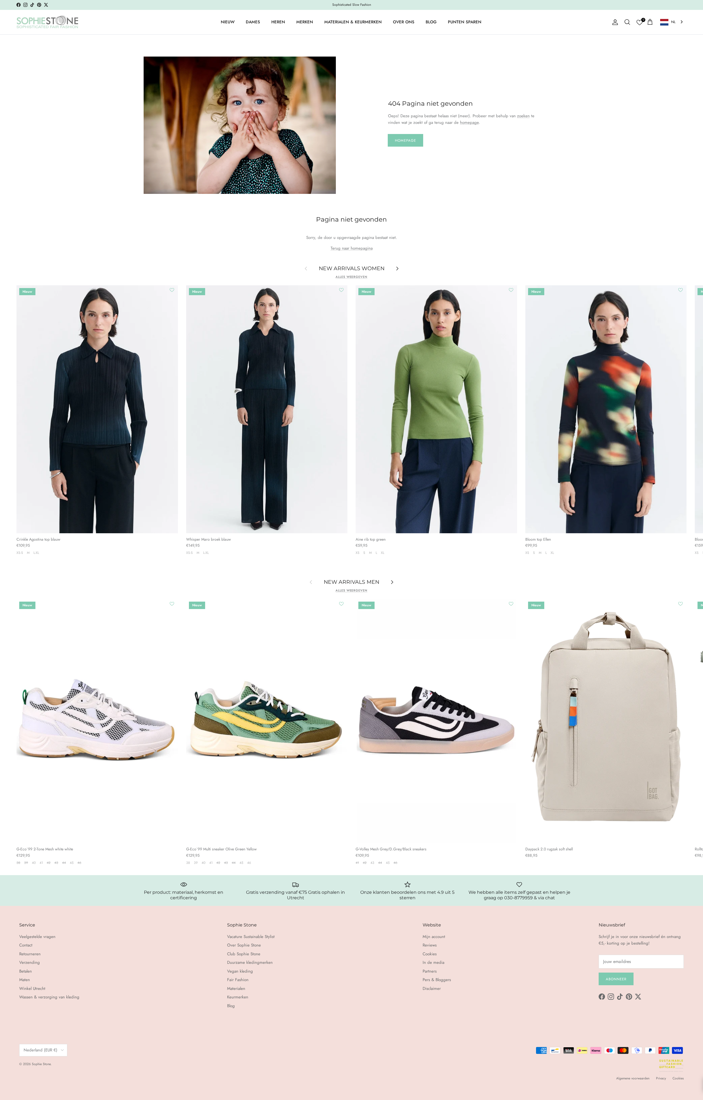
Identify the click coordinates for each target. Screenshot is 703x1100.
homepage (469, 122)
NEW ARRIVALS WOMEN (351, 268)
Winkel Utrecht (32, 988)
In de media (433, 962)
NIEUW (228, 22)
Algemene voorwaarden (632, 1078)
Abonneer (616, 979)
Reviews (430, 945)
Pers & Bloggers (437, 980)
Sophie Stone (41, 1064)
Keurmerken (237, 997)
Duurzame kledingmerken (250, 962)
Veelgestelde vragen (37, 937)
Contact (25, 945)
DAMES (253, 22)
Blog (231, 1006)
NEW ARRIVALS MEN (351, 582)
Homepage (405, 140)
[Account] (614, 22)
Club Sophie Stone (243, 954)
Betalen (25, 971)
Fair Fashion (238, 980)
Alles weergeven (351, 277)
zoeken (523, 116)
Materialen (236, 988)
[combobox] (672, 22)
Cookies (430, 954)
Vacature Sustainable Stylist (251, 937)
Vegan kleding (240, 971)
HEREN (278, 22)
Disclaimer (432, 988)
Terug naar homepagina (352, 248)
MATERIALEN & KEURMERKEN (353, 22)
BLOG (431, 22)
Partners (430, 971)
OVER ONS (403, 22)
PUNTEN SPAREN (464, 22)
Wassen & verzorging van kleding (49, 997)
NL (673, 21)
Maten (24, 980)
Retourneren (30, 954)
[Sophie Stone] (47, 22)
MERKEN (304, 22)
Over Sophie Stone (244, 945)
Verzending (29, 962)
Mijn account (434, 937)
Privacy (661, 1078)
